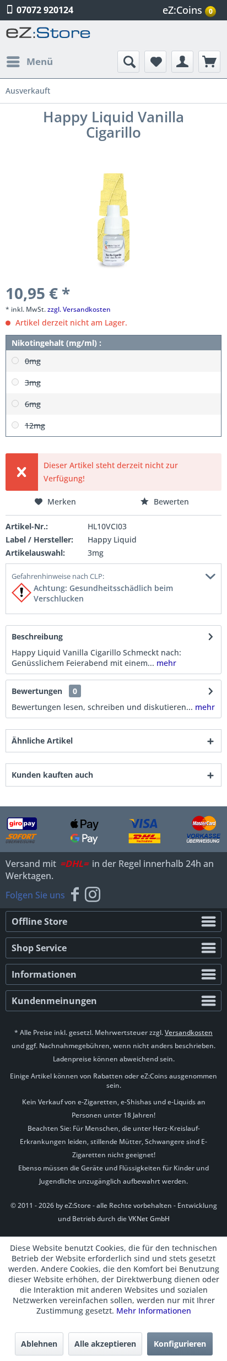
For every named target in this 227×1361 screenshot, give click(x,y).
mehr (165, 663)
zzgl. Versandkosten (79, 309)
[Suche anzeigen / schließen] (128, 62)
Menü (39, 61)
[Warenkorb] (209, 62)
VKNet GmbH (149, 1218)
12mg (35, 425)
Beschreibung (37, 636)
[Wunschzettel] (155, 62)
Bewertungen (37, 691)
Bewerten (170, 501)
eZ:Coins (188, 10)
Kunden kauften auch (52, 774)
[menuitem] (190, 10)
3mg (33, 382)
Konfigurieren (180, 1343)
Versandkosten (189, 1032)
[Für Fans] (75, 895)
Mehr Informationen (153, 1310)
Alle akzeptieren (105, 1343)
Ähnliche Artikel (42, 740)
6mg (33, 404)
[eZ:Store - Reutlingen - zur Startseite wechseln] (48, 35)
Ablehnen (39, 1343)
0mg (33, 361)
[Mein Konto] (182, 62)
